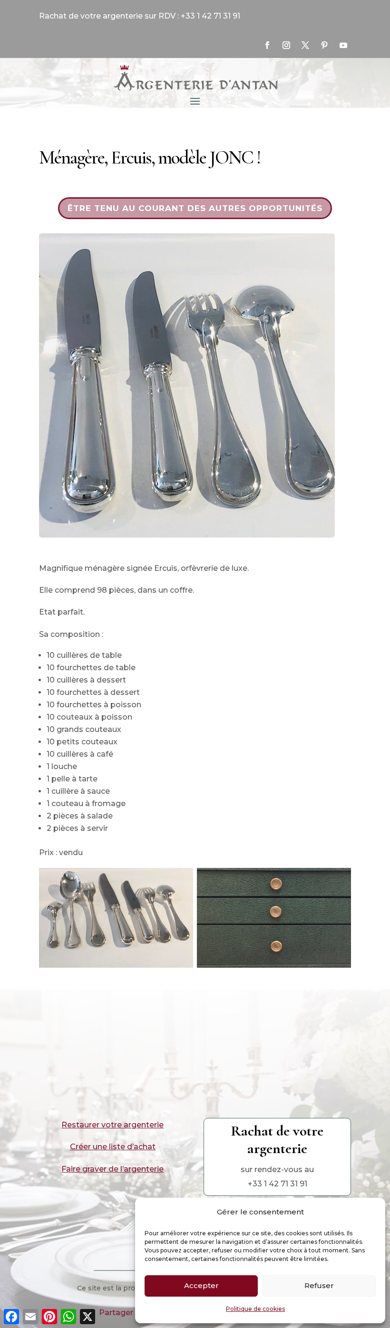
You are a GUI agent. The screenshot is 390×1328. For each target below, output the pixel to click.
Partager (116, 1312)
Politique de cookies (255, 1308)
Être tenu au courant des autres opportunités (195, 208)
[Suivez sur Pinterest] (324, 45)
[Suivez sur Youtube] (343, 45)
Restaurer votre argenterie (112, 1124)
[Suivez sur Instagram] (286, 45)
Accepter (201, 1285)
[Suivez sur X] (305, 45)
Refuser (319, 1285)
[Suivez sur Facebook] (267, 45)
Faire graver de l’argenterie (112, 1169)
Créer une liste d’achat (113, 1146)
